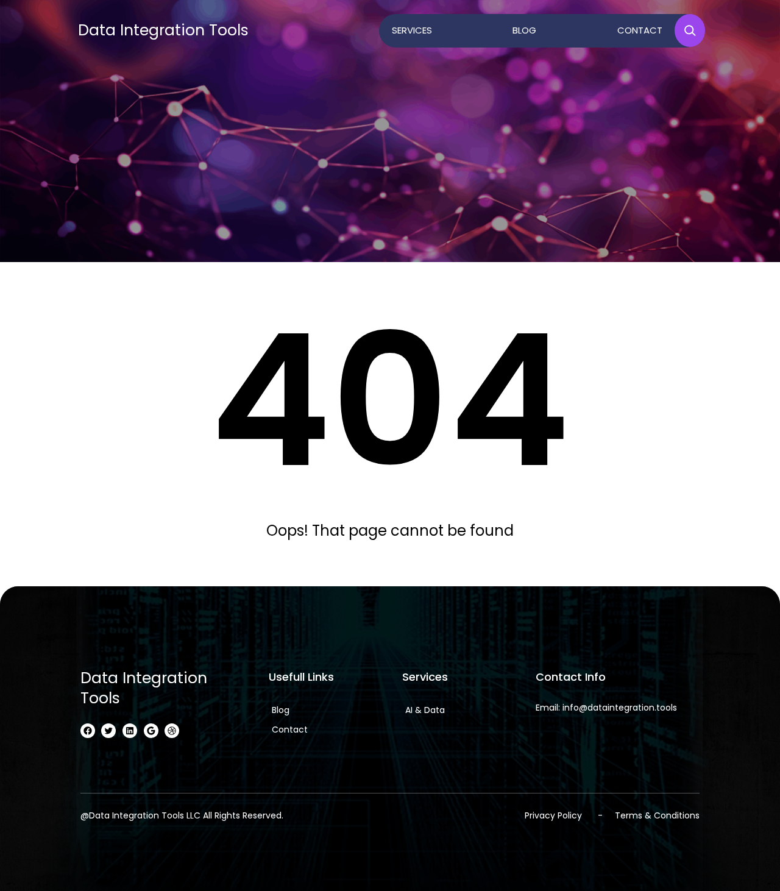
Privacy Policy (553, 815)
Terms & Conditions (657, 815)
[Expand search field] (690, 30)
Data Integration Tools (163, 30)
